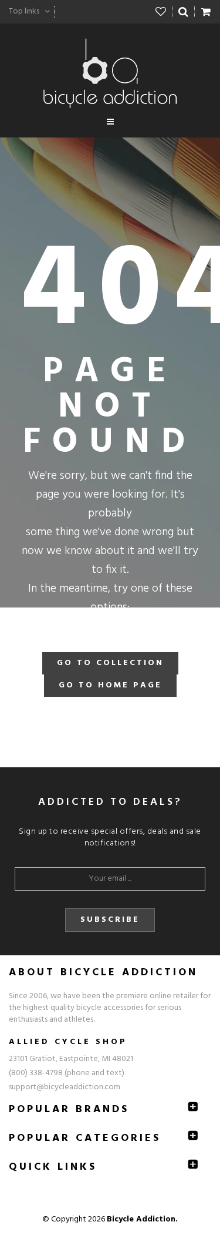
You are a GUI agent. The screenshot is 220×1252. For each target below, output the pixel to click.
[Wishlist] (161, 11)
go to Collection (110, 663)
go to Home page (110, 685)
